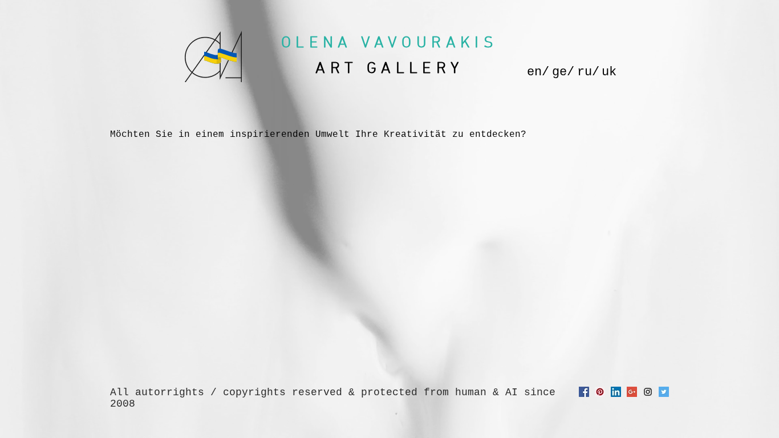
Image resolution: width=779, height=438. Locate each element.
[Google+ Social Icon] (632, 392)
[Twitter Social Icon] (664, 392)
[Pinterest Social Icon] (600, 392)
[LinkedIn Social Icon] (616, 392)
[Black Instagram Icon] (648, 392)
